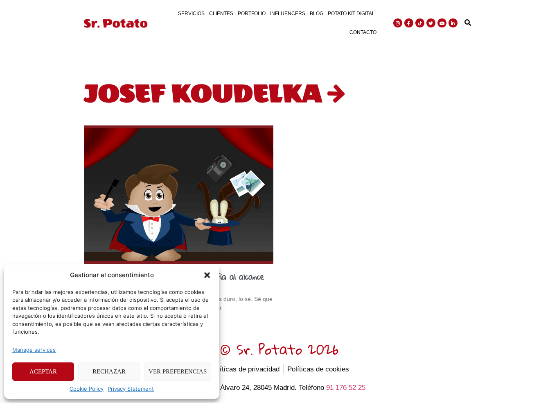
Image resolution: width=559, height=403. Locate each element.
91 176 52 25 (345, 388)
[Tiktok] (419, 22)
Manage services (34, 349)
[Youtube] (441, 22)
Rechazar (109, 371)
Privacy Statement (131, 388)
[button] (207, 275)
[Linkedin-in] (453, 22)
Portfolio (252, 13)
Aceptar (43, 371)
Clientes (221, 13)
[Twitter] (430, 22)
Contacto (362, 32)
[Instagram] (397, 22)
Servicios (191, 13)
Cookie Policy (87, 388)
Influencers (287, 13)
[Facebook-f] (408, 22)
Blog (316, 13)
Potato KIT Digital (351, 13)
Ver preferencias (178, 371)
